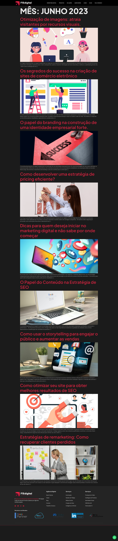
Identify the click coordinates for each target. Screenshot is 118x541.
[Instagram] (20, 506)
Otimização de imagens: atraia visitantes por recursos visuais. (50, 22)
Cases (85, 3)
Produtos (61, 3)
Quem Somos (78, 3)
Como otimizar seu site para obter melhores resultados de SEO (53, 388)
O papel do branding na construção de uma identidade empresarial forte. (58, 125)
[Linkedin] (18, 506)
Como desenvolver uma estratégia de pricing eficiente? (57, 176)
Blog (90, 3)
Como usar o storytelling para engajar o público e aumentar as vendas (59, 336)
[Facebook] (15, 506)
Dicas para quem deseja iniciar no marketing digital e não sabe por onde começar (57, 230)
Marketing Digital (51, 3)
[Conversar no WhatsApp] (114, 537)
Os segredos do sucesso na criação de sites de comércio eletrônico (58, 73)
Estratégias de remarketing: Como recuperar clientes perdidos (54, 439)
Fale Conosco (98, 3)
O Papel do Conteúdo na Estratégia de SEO (58, 284)
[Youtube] (23, 506)
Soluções (69, 3)
